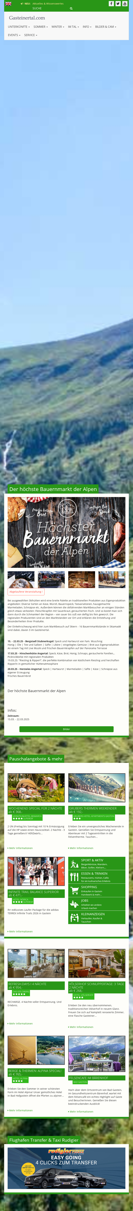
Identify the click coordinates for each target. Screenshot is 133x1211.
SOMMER (40, 27)
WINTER (57, 27)
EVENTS (13, 35)
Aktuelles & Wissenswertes (43, 3)
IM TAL (72, 27)
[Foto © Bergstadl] (21, 579)
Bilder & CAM (104, 27)
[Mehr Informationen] (36, 787)
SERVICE (30, 35)
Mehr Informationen (20, 848)
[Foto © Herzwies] (81, 579)
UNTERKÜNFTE (18, 27)
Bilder (66, 729)
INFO (86, 27)
